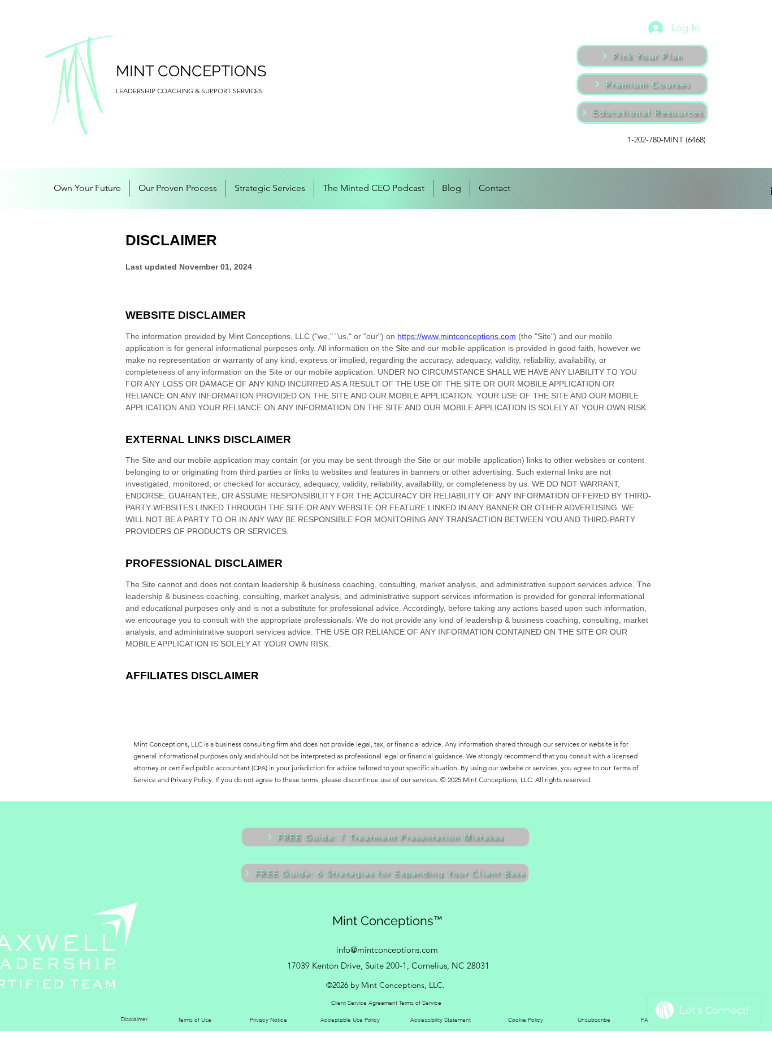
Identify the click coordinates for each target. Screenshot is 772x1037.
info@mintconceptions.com (387, 949)
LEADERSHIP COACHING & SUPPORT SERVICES (189, 90)
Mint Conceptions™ (387, 920)
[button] (385, 837)
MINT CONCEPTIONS (191, 71)
